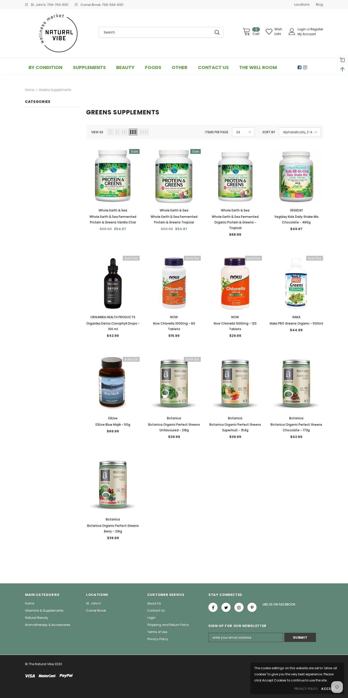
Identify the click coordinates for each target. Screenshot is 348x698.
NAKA (296, 317)
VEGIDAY (296, 210)
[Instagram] (306, 67)
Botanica (174, 418)
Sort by (268, 132)
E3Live (112, 418)
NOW (174, 317)
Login (302, 29)
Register (317, 29)
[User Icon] (292, 31)
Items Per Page (216, 132)
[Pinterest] (252, 607)
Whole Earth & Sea (113, 210)
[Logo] (58, 33)
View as (97, 132)
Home (29, 90)
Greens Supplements (55, 90)
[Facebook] (300, 67)
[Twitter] (226, 607)
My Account (307, 34)
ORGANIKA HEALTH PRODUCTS (112, 317)
